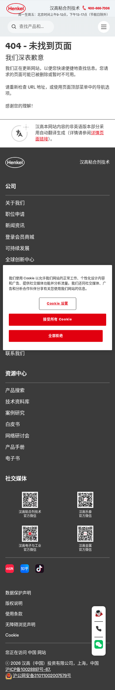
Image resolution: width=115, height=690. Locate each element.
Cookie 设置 (57, 303)
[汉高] (15, 162)
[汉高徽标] (16, 8)
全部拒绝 (55, 335)
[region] (57, 307)
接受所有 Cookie (57, 319)
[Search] (15, 27)
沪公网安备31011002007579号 (42, 676)
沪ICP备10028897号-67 (27, 669)
